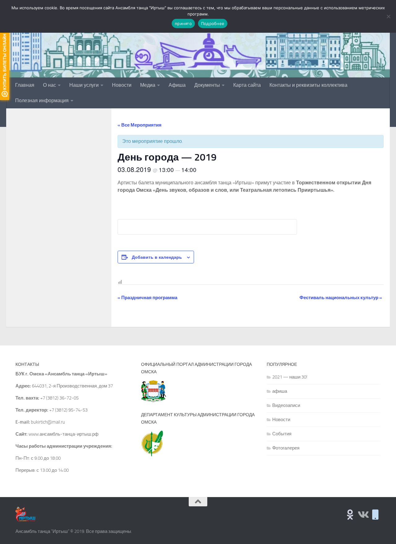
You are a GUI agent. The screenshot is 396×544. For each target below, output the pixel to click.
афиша (279, 391)
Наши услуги (84, 85)
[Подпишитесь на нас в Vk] (363, 514)
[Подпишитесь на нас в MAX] (375, 514)
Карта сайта (247, 85)
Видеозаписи (286, 405)
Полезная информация (42, 100)
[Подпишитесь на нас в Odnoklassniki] (350, 514)
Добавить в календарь (157, 257)
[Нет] (388, 16)
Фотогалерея (285, 448)
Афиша (177, 85)
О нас (49, 85)
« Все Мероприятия (139, 125)
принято (183, 23)
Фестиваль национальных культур (340, 297)
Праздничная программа (147, 297)
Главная (24, 85)
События (281, 434)
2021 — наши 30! (290, 377)
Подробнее (212, 23)
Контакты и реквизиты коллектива (308, 85)
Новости (121, 85)
